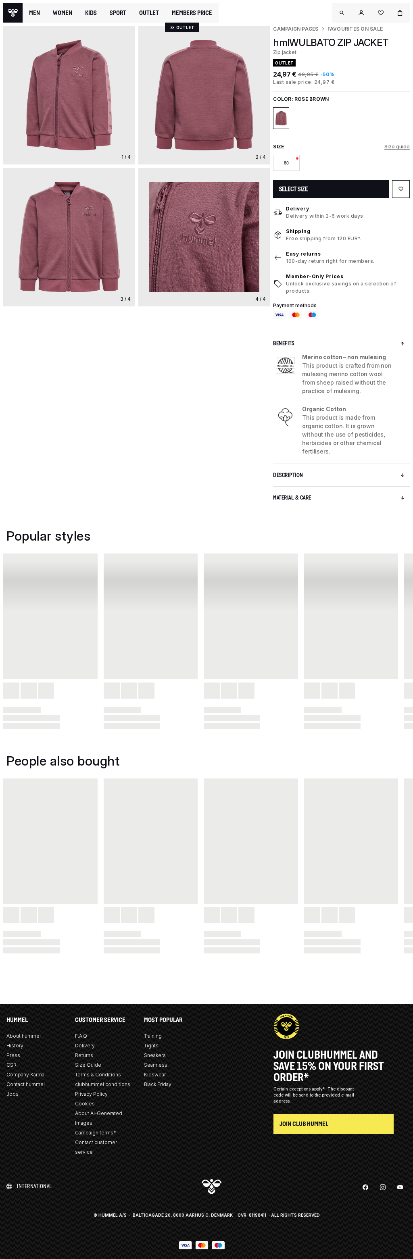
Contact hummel (25, 1084)
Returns (84, 1055)
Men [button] (34, 13)
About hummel (23, 1036)
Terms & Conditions (98, 1075)
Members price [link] (192, 12)
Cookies (85, 1104)
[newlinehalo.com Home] (13, 13)
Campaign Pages (295, 29)
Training (153, 1036)
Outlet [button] (149, 13)
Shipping (298, 231)
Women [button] (62, 13)
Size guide (397, 147)
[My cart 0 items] (400, 13)
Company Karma (25, 1075)
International (34, 1186)
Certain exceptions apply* (299, 1088)
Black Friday (157, 1084)
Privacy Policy (91, 1094)
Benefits (283, 343)
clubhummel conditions (102, 1084)
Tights (151, 1046)
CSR (11, 1065)
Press (13, 1055)
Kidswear (155, 1075)
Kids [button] (91, 13)
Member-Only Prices (314, 276)
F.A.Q (81, 1036)
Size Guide (88, 1065)
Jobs (12, 1094)
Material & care (292, 498)
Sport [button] (118, 13)
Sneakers (155, 1055)
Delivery (297, 209)
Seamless (155, 1065)
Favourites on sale (355, 29)
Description (288, 475)
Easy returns (303, 254)
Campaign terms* (95, 1133)
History (14, 1046)
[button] (342, 13)
